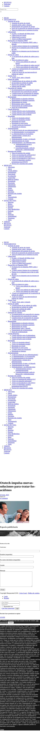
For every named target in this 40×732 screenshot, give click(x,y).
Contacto (6, 6)
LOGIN (2, 617)
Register (6, 598)
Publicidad (7, 4)
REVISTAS (7, 2)
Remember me (8, 606)
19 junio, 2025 (4, 495)
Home (2, 458)
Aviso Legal (23, 593)
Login (6, 596)
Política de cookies (33, 593)
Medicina (7, 458)
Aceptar (11, 622)
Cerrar (2, 729)
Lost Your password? (8, 608)
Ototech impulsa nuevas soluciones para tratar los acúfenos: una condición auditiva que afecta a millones (4, 467)
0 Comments (4, 498)
